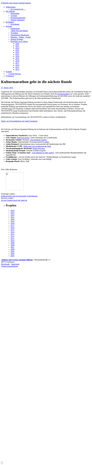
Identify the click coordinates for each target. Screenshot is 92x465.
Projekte (9, 26)
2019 (17, 59)
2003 (12, 256)
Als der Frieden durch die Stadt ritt (14, 200)
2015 (17, 67)
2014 (17, 69)
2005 (12, 251)
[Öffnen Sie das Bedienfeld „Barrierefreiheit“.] (2, 463)
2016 (17, 65)
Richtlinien (10, 22)
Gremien (14, 16)
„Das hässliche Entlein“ (38, 140)
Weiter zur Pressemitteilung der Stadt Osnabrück (19, 121)
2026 (17, 44)
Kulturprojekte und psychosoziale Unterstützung (19, 196)
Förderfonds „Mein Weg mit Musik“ (19, 30)
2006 (12, 249)
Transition (14, 33)
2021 (17, 54)
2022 (17, 52)
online (46, 142)
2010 (12, 241)
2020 (17, 57)
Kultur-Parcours (39, 148)
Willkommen (10, 7)
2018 (17, 61)
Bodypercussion (23, 138)
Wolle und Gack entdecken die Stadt (37, 146)
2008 (12, 245)
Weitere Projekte (17, 39)
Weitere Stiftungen (18, 20)
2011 (12, 238)
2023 (17, 50)
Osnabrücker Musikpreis (20, 35)
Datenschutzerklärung (9, 266)
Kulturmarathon (63, 94)
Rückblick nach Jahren (19, 41)
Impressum (15, 264)
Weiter (8, 325)
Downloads (15, 24)
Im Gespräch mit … (18, 9)
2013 (12, 234)
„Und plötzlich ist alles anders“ (43, 153)
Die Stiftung (10, 11)
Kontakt (9, 72)
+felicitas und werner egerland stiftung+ (17, 260)
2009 (12, 243)
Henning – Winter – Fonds (21, 37)
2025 (17, 46)
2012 (12, 236)
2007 (12, 247)
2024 (17, 48)
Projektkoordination (18, 18)
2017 (17, 63)
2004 (12, 254)
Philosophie (15, 13)
